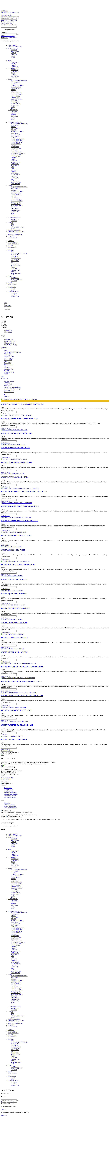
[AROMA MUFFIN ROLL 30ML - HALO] (13, 444)
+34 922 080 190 (5, 779)
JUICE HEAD (15, 147)
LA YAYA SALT (15, 97)
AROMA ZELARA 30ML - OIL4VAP (14, 637)
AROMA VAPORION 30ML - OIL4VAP (15, 608)
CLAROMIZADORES (14, 218)
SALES (10, 79)
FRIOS (9, 339)
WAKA (13, 57)
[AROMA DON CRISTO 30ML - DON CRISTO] (15, 561)
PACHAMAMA (15, 104)
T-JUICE (13, 271)
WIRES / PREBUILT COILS (16, 231)
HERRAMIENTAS (13, 244)
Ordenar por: (4, 378)
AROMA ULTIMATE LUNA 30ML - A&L (16, 535)
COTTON (10, 245)
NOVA (13, 267)
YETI (12, 108)
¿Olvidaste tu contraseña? (8, 36)
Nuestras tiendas (5, 8)
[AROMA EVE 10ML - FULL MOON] (12, 736)
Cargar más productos (7, 751)
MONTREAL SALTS (17, 99)
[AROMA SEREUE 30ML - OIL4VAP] (12, 576)
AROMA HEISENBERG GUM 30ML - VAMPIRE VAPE (21, 681)
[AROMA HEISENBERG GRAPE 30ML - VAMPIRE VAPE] (18, 663)
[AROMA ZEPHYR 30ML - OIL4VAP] (12, 648)
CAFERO (14, 293)
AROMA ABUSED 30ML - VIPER (13, 550)
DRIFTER (14, 50)
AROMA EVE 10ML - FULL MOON (14, 740)
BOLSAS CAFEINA (13, 291)
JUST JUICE (14, 91)
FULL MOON (15, 261)
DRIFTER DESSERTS (17, 139)
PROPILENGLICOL (17, 279)
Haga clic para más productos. (9, 20)
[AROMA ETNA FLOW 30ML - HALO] (12, 473)
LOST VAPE (14, 62)
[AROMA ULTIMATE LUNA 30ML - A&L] (13, 532)
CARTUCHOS (12, 68)
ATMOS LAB (15, 125)
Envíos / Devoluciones (10, 792)
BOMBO (13, 83)
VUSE (13, 56)
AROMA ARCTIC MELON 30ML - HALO (16, 462)
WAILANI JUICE (16, 182)
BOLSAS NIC (12, 287)
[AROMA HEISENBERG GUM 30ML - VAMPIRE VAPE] (18, 678)
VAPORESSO (15, 67)
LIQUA (13, 159)
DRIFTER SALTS (16, 88)
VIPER (13, 107)
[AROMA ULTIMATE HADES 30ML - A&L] (14, 430)
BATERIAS (11, 236)
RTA (12, 224)
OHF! (12, 168)
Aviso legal (7, 803)
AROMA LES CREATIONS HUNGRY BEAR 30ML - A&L (22, 696)
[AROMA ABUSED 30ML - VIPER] (11, 546)
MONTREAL (15, 164)
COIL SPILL (14, 133)
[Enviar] (17, 1100)
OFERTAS (7, 298)
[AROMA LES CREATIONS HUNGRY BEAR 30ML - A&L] (18, 692)
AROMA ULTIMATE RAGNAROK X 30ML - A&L (19, 521)
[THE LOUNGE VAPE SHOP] (10, 12)
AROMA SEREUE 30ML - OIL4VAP (14, 579)
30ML (9, 332)
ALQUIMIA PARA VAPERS (19, 80)
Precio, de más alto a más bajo (12, 389)
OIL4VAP (14, 100)
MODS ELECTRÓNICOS (15, 234)
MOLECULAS (12, 284)
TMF (12, 179)
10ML (9, 330)
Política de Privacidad (10, 806)
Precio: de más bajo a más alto (12, 387)
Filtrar (2, 376)
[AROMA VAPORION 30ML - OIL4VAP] (13, 605)
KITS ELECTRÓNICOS (15, 47)
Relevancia (7, 382)
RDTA (13, 228)
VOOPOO (14, 77)
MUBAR (13, 53)
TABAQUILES (11, 345)
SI (3, 765)
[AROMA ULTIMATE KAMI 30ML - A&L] (13, 707)
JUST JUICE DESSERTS (18, 153)
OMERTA (14, 171)
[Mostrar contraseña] (17, 34)
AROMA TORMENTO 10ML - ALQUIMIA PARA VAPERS (22, 404)
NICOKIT (14, 281)
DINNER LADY (16, 87)
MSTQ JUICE (15, 165)
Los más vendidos (9, 381)
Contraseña (4, 32)
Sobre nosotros (8, 788)
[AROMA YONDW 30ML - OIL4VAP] (12, 619)
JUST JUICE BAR (16, 93)
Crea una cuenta (12, 37)
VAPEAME (14, 54)
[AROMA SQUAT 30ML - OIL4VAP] (12, 590)
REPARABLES (12, 222)
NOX (12, 167)
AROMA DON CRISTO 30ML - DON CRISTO (18, 564)
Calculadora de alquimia (10, 794)
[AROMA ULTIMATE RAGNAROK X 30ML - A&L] (16, 517)
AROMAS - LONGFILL (15, 122)
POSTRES (10, 343)
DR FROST (14, 137)
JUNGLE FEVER (16, 148)
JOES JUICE (14, 264)
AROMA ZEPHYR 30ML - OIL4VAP (14, 652)
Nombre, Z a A (8, 385)
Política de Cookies (9, 804)
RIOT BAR (14, 176)
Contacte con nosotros (10, 795)
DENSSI (13, 295)
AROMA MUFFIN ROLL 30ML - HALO (15, 448)
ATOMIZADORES (9, 216)
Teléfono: (8, 2)
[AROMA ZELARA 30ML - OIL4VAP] (12, 634)
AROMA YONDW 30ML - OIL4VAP (14, 623)
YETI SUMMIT (15, 184)
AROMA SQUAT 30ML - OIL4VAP (13, 594)
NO (2, 765)
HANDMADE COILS (17, 227)
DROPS (13, 90)
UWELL (13, 65)
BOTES (10, 282)
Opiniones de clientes (10, 797)
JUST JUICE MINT (16, 94)
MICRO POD (15, 51)
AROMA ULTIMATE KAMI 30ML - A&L (16, 710)
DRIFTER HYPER (16, 142)
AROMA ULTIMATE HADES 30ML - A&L (16, 433)
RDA (12, 225)
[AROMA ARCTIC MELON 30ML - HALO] (14, 459)
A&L (12, 251)
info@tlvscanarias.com (7, 777)
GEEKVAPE (14, 70)
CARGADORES (12, 238)
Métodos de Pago (9, 791)
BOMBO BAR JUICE (17, 85)
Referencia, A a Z (9, 390)
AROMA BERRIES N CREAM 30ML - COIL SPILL (20, 506)
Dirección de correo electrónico (9, 25)
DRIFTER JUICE (16, 144)
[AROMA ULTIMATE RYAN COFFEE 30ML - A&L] (16, 415)
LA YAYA (14, 157)
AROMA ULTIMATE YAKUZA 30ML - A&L (17, 725)
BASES (10, 276)
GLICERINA (15, 278)
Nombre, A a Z (8, 384)
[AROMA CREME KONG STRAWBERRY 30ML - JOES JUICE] (20, 488)
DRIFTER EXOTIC (16, 140)
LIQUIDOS (7, 120)
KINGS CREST (15, 96)
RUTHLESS (14, 105)
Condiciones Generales (10, 807)
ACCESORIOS (8, 239)
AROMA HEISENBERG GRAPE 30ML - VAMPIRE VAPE (22, 667)
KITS (5, 43)
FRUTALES (11, 341)
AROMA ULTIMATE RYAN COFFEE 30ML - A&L (19, 419)
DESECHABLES (13, 48)
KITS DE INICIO (13, 45)
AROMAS (11, 250)
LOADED (14, 161)
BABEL (13, 127)
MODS (6, 233)
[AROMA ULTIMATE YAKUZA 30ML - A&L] (14, 721)
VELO (13, 288)
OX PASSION (15, 102)
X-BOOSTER (15, 296)
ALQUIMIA (7, 248)
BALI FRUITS (15, 82)
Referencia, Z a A (9, 392)
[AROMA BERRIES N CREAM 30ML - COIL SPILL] (16, 503)
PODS (6, 59)
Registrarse (4, 37)
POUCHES (7, 285)
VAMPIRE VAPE (16, 273)
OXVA (13, 63)
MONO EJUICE (15, 162)
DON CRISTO (15, 136)
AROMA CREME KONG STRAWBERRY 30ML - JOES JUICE (24, 491)
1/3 (5, 395)
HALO (13, 262)
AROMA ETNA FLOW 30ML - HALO (15, 477)
